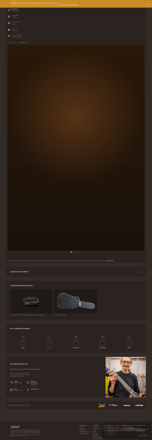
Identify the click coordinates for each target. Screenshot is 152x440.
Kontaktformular (35, 389)
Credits (94, 431)
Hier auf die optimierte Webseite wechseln (68, 4)
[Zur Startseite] (43, 427)
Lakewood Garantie (97, 437)
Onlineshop (95, 428)
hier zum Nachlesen (140, 430)
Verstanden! (144, 435)
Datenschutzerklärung (137, 429)
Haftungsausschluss (84, 431)
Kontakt (94, 429)
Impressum (82, 428)
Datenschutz (82, 429)
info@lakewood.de (110, 260)
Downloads (95, 433)
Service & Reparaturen (98, 438)
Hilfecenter (95, 435)
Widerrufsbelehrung (84, 433)
